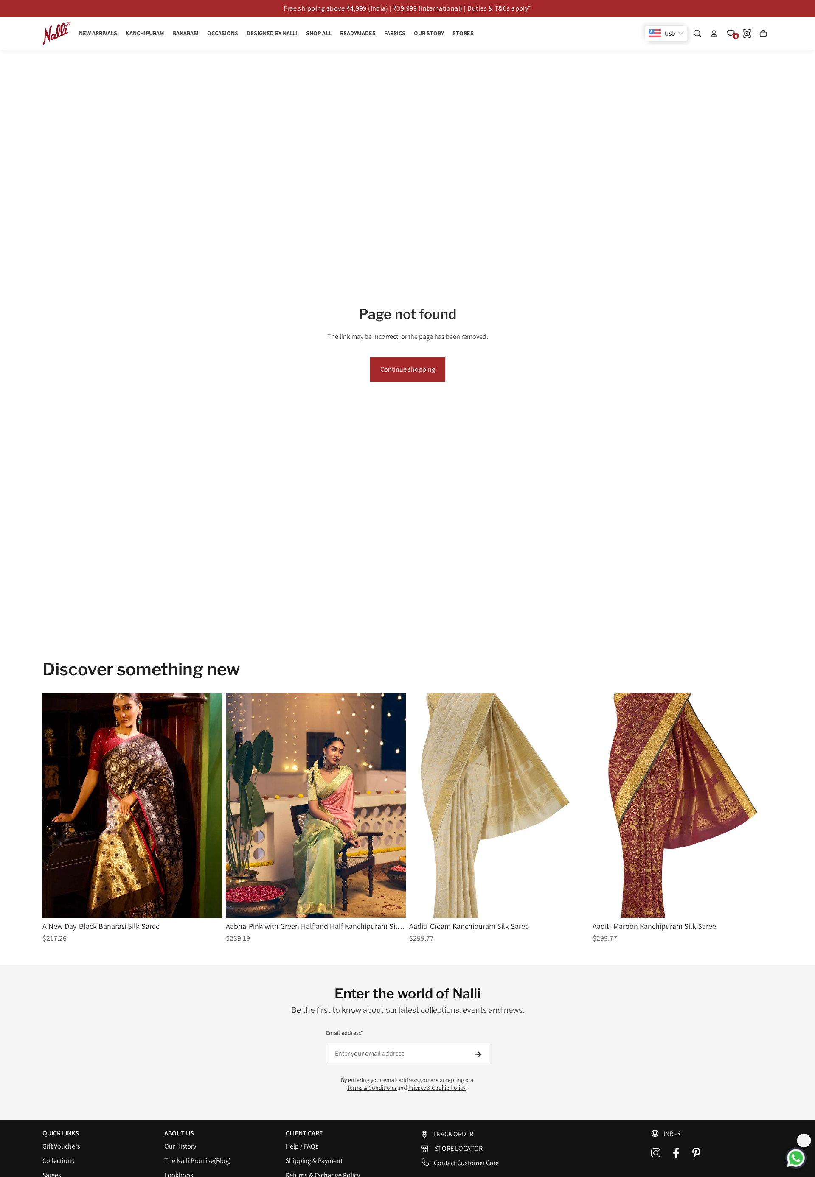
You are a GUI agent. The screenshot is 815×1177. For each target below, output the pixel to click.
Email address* (344, 1033)
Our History (180, 1146)
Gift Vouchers (61, 1146)
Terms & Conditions (372, 1087)
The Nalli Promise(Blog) (197, 1160)
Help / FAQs (302, 1146)
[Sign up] (478, 1054)
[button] (712, 1133)
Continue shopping (407, 369)
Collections (58, 1160)
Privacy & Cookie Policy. (437, 1087)
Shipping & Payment (314, 1160)
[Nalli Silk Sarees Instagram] (656, 1153)
